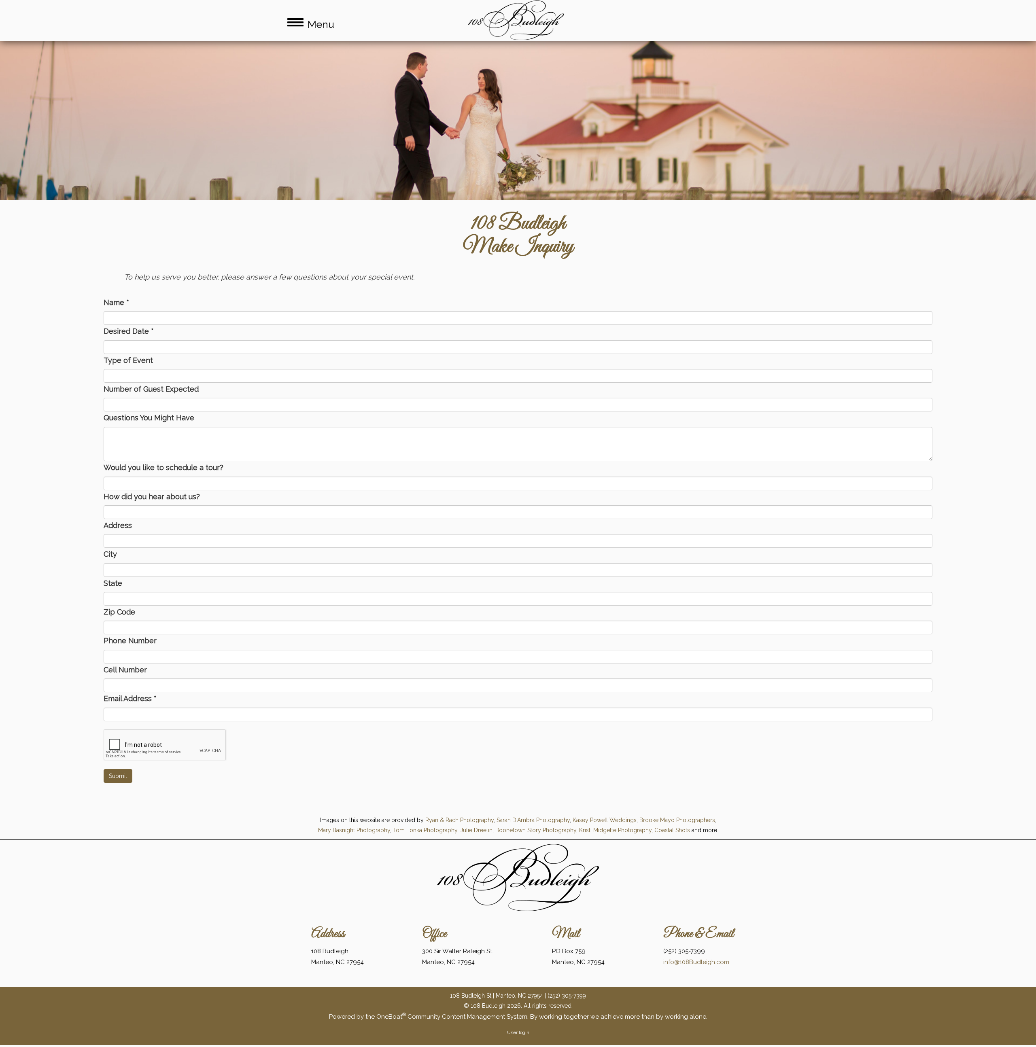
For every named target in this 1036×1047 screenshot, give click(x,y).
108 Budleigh (518, 223)
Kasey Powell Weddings (605, 820)
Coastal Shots (672, 830)
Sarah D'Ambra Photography (533, 820)
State (113, 583)
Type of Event (128, 360)
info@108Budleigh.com (696, 962)
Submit (118, 776)
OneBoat (391, 1016)
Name (116, 302)
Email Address (130, 698)
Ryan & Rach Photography (459, 820)
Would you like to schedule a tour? (163, 467)
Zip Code (119, 612)
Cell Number (125, 670)
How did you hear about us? (152, 496)
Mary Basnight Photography (354, 830)
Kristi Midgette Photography (615, 830)
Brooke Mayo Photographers (677, 820)
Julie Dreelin (476, 830)
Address (118, 525)
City (110, 554)
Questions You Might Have (149, 417)
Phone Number (130, 640)
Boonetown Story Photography (535, 830)
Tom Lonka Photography (425, 830)
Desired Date (129, 331)
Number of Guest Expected (151, 389)
